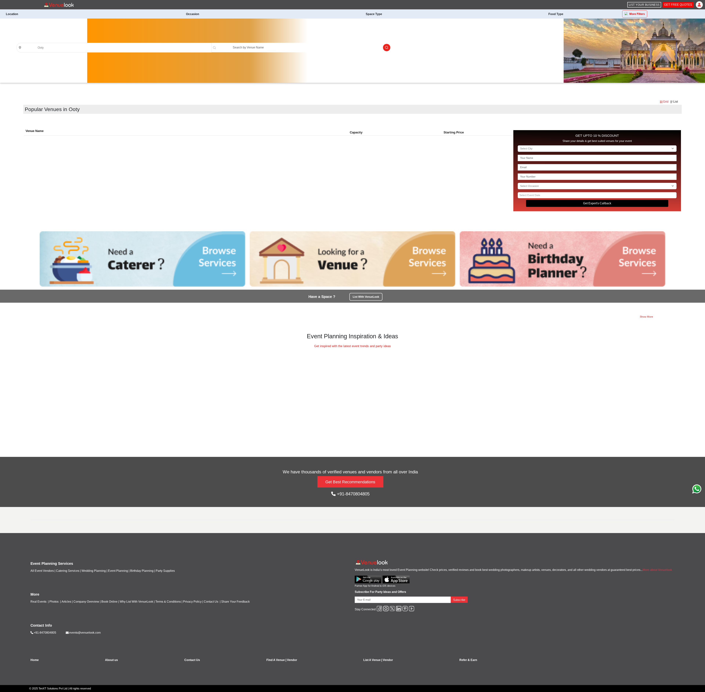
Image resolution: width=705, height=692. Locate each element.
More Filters (637, 13)
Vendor (292, 660)
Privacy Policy (192, 601)
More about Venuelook (657, 569)
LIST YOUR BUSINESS (644, 4)
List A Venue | (372, 660)
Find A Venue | (276, 660)
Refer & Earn (468, 660)
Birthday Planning (141, 570)
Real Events (38, 601)
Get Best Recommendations (350, 482)
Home (34, 660)
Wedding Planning (94, 570)
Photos (54, 601)
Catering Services (67, 570)
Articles (66, 601)
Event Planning (118, 570)
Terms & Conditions (168, 601)
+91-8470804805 (353, 493)
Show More (646, 316)
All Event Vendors (42, 570)
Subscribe (459, 599)
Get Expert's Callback (597, 203)
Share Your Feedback (235, 601)
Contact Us (211, 601)
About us (111, 660)
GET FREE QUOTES (678, 4)
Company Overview (86, 601)
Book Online (109, 601)
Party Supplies (165, 570)
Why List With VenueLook (136, 601)
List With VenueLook (366, 296)
